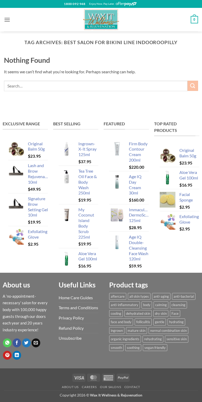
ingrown (117, 330)
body (146, 305)
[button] (7, 19)
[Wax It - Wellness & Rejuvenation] (101, 20)
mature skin (136, 330)
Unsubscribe (70, 338)
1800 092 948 (74, 4)
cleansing (178, 305)
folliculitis (143, 322)
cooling (116, 313)
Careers (89, 387)
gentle (159, 322)
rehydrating (153, 339)
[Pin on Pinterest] (7, 355)
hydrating (176, 322)
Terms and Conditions (78, 307)
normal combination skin (168, 330)
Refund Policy (71, 328)
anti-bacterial (184, 296)
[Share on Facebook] (17, 342)
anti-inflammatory (124, 305)
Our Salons (110, 387)
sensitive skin (176, 339)
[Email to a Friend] (36, 342)
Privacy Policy (71, 317)
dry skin (161, 313)
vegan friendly (155, 348)
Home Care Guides (76, 297)
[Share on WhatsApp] (7, 342)
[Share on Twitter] (26, 342)
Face (175, 313)
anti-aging (161, 296)
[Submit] (193, 86)
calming (161, 305)
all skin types (139, 296)
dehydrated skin (138, 313)
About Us (70, 387)
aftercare (118, 296)
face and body (121, 322)
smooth (116, 348)
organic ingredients (125, 339)
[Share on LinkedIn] (17, 355)
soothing (133, 348)
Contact (132, 387)
